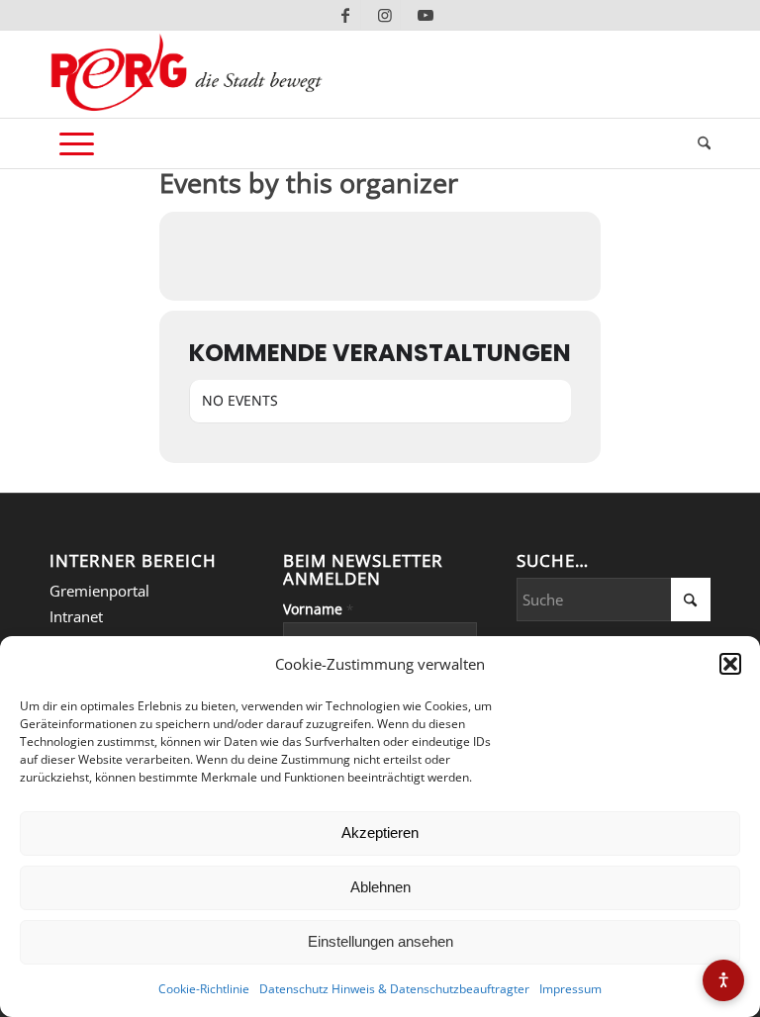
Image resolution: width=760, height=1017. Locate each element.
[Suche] (699, 143)
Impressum (570, 988)
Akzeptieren (380, 832)
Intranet (76, 616)
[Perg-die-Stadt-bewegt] (186, 74)
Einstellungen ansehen (380, 941)
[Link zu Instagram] (385, 15)
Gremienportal (99, 591)
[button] (730, 664)
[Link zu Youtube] (425, 15)
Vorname (318, 609)
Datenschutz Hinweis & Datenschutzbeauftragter (394, 988)
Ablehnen (380, 886)
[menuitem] (699, 143)
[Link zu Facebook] (346, 15)
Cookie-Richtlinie (203, 988)
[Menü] (76, 143)
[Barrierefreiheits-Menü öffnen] (723, 980)
